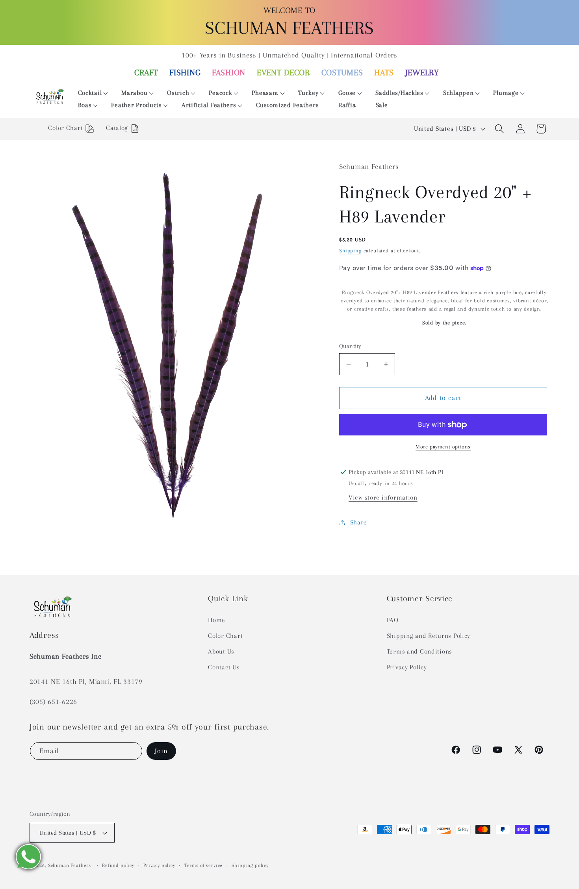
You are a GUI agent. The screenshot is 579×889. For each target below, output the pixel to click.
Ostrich (178, 92)
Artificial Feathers (209, 105)
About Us (221, 651)
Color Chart (225, 635)
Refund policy (118, 865)
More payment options (443, 447)
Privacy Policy (407, 667)
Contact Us (223, 667)
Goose (347, 92)
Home (216, 620)
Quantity (350, 346)
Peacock (220, 92)
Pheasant (265, 92)
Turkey (308, 92)
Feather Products (136, 105)
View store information (383, 497)
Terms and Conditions (419, 651)
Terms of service (203, 865)
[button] (90, 93)
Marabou (134, 92)
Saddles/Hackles (399, 92)
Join (161, 751)
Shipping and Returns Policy (428, 635)
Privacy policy (159, 865)
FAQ (393, 620)
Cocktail (90, 92)
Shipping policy (250, 865)
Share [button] (358, 522)
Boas (85, 105)
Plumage (505, 92)
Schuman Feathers (69, 865)
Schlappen (458, 92)
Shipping (350, 251)
